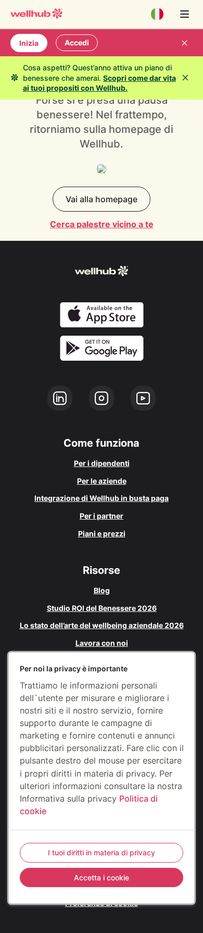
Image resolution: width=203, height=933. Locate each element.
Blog (102, 590)
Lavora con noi (101, 643)
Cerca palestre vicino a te (102, 224)
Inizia (29, 43)
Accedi (77, 42)
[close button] (184, 42)
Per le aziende (101, 480)
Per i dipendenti (102, 463)
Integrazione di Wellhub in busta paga (101, 498)
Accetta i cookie (101, 877)
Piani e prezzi (101, 533)
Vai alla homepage (101, 199)
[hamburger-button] (184, 14)
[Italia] (157, 14)
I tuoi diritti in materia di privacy (101, 852)
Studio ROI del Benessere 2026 (102, 608)
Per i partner (101, 515)
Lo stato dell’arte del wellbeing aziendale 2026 (102, 625)
